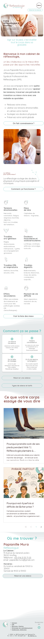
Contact (14, 623)
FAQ (13, 624)
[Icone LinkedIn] (39, 627)
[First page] (26, 527)
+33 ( (22, 557)
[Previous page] (31, 527)
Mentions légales (18, 626)
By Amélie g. (32, 636)
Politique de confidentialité (22, 628)
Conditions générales (19, 630)
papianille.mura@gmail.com (22, 560)
